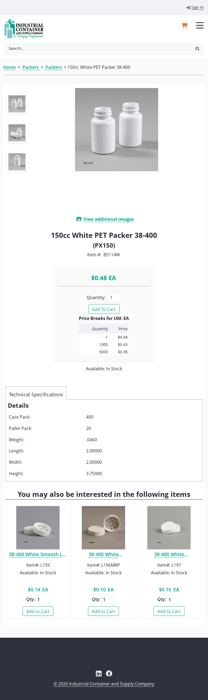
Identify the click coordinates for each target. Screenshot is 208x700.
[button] (197, 48)
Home (9, 67)
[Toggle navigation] (200, 25)
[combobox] (98, 48)
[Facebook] (109, 673)
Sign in (197, 7)
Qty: (30, 599)
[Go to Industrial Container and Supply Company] (27, 29)
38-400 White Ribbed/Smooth (169, 555)
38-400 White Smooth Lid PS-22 (38, 555)
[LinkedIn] (99, 673)
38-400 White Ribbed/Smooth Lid (103, 555)
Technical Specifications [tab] (36, 394)
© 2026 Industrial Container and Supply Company (104, 684)
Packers (30, 67)
